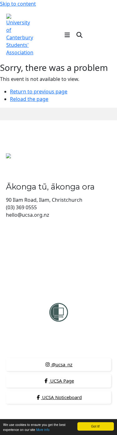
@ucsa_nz (61, 364)
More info (43, 429)
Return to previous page (38, 91)
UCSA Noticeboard (61, 397)
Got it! (95, 426)
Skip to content (18, 3)
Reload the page (29, 99)
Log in (100, 34)
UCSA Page (61, 381)
